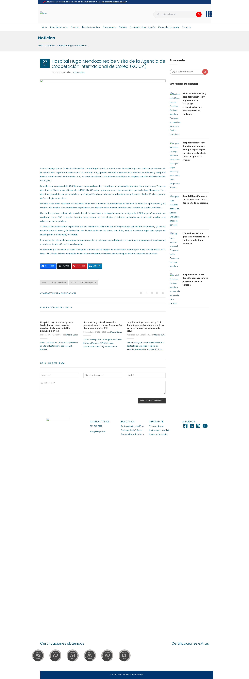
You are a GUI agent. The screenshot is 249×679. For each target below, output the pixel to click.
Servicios (75, 27)
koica (73, 282)
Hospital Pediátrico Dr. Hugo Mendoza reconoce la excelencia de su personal (195, 280)
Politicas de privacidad (159, 430)
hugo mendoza (59, 282)
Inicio (44, 27)
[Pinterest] (157, 293)
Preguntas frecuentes (158, 434)
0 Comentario (79, 72)
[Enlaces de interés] (208, 13)
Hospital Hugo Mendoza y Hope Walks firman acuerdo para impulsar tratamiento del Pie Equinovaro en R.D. (56, 326)
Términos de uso (156, 426)
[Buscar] (199, 14)
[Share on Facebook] (141, 293)
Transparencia (109, 27)
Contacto (186, 27)
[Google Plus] (151, 293)
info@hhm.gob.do (97, 431)
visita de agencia (88, 282)
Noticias (123, 27)
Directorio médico (91, 27)
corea (45, 282)
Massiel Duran (72, 335)
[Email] (163, 293)
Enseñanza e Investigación (142, 27)
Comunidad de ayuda (168, 27)
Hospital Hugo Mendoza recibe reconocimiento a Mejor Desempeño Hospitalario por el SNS (102, 325)
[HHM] (43, 13)
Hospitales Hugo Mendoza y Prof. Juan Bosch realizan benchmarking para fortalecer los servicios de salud (145, 326)
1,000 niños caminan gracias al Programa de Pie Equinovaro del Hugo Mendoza (195, 238)
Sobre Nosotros (57, 27)
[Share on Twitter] (146, 293)
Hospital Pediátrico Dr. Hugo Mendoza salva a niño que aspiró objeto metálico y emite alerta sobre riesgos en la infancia (194, 151)
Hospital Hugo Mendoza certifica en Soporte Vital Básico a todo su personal (195, 199)
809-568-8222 (96, 426)
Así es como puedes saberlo (114, 2)
